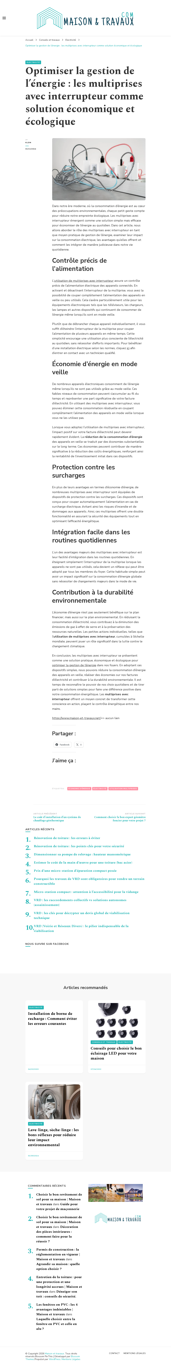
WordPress (54, 1359)
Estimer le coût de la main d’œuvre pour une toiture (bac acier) (83, 862)
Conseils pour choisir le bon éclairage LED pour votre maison (116, 1053)
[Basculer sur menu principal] (4, 18)
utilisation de (63, 281)
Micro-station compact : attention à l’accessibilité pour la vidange (86, 891)
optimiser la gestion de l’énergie (74, 665)
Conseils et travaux (103, 1042)
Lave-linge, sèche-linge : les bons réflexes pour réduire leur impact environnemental (53, 1137)
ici (128, 348)
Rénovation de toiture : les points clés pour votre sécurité (79, 846)
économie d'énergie (79, 789)
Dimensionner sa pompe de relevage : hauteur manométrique (82, 854)
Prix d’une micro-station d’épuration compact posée (75, 870)
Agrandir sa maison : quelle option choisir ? (58, 1266)
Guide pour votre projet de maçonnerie (57, 1207)
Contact (114, 1353)
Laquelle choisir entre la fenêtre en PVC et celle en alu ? (56, 1324)
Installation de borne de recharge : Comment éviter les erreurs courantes (52, 1019)
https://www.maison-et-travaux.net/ (76, 718)
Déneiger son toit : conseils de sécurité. (56, 1294)
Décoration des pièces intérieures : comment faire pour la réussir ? (57, 1234)
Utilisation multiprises (123, 789)
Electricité (33, 62)
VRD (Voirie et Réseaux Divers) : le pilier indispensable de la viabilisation (81, 928)
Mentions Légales (71, 1359)
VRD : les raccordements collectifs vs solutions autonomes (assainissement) (80, 902)
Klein (28, 142)
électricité (99, 789)
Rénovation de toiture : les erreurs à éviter (67, 838)
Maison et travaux (54, 1353)
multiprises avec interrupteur (93, 281)
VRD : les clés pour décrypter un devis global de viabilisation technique (82, 915)
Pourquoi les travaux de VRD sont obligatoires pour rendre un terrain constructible (89, 881)
